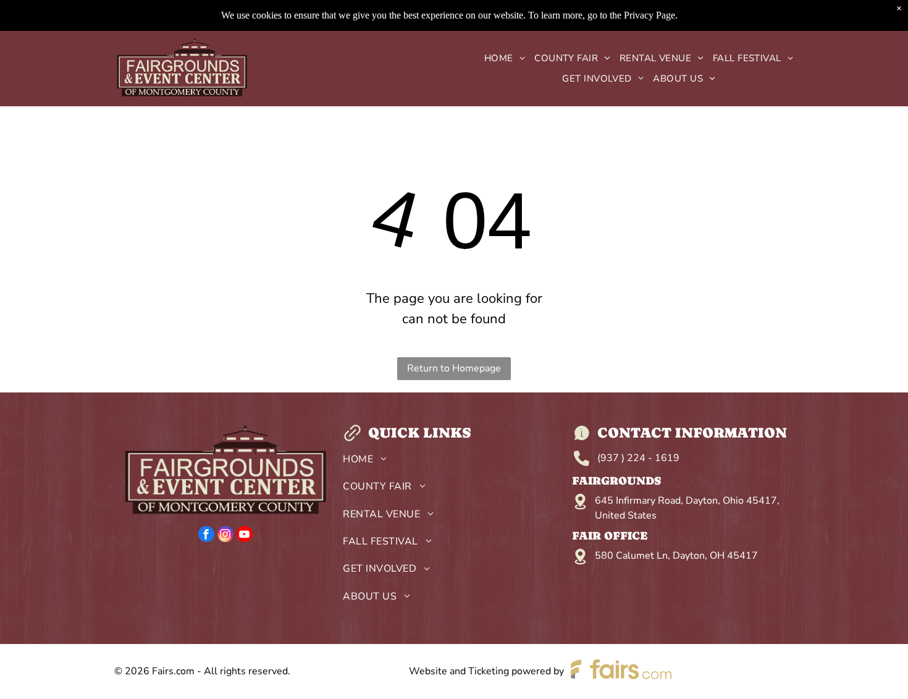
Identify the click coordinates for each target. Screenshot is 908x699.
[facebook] (206, 535)
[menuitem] (500, 58)
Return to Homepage (454, 368)
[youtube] (245, 535)
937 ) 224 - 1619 (639, 458)
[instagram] (225, 535)
